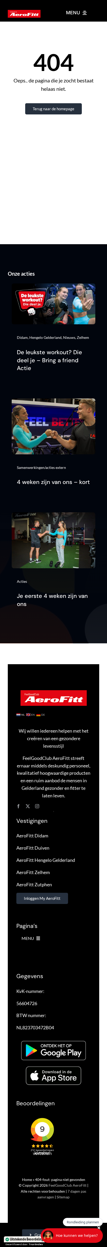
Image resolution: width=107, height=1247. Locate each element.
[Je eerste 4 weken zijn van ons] (53, 516)
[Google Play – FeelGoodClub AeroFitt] (53, 1038)
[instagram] (37, 806)
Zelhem (83, 337)
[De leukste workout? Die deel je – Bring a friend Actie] (53, 287)
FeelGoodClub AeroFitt (67, 1185)
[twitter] (28, 806)
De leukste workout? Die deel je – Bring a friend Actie (49, 360)
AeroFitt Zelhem (33, 872)
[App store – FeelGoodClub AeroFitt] (53, 1067)
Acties (22, 581)
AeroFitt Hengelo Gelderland (45, 860)
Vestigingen (32, 821)
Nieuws (69, 337)
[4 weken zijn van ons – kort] (53, 402)
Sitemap (63, 1197)
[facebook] (18, 806)
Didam (22, 337)
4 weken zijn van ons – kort (53, 482)
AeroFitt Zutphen (34, 884)
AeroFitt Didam (32, 835)
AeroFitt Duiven (32, 848)
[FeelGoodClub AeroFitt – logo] (24, 12)
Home (27, 1179)
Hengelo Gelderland (45, 337)
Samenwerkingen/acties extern (41, 467)
